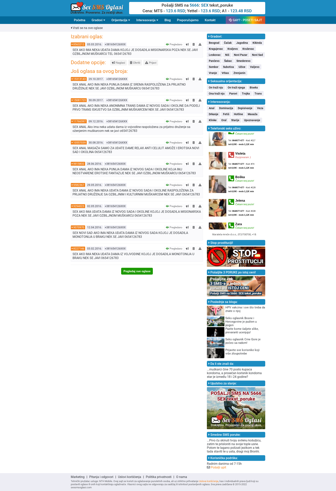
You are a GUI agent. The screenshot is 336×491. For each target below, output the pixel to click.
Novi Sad (257, 54)
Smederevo (243, 60)
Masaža (252, 114)
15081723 (79, 100)
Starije (235, 120)
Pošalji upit (218, 467)
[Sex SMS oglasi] (100, 8)
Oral (224, 120)
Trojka (246, 93)
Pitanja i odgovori (101, 477)
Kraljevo (233, 48)
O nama (181, 477)
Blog (167, 20)
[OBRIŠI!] (193, 44)
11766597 (79, 121)
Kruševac (248, 48)
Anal (211, 108)
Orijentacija (119, 20)
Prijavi (152, 62)
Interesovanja (146, 20)
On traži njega (236, 87)
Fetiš (226, 114)
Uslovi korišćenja (129, 477)
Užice (242, 66)
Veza (260, 108)
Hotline (238, 114)
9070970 (78, 227)
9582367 (78, 184)
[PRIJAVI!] (200, 44)
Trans (258, 93)
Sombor (213, 66)
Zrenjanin (239, 72)
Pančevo (214, 60)
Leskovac (214, 54)
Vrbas (225, 72)
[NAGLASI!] (187, 44)
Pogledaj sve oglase (136, 271)
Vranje (213, 72)
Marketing (78, 477)
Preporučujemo (188, 20)
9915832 (78, 163)
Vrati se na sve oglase (87, 28)
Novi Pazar (240, 54)
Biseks (254, 87)
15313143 (79, 79)
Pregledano (175, 44)
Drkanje (213, 114)
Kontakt (210, 20)
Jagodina (242, 42)
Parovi (233, 93)
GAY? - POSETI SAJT (247, 20)
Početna (79, 20)
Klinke (213, 120)
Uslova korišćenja (208, 481)
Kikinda (257, 42)
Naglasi (120, 62)
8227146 (78, 248)
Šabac (228, 60)
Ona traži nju (217, 93)
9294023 (78, 206)
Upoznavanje (252, 120)
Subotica (228, 66)
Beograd (214, 42)
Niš (227, 54)
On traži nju (216, 87)
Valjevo (254, 66)
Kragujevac (216, 48)
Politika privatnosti (159, 477)
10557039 (79, 142)
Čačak (228, 42)
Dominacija (226, 108)
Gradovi (97, 20)
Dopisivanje (245, 108)
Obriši (136, 62)
